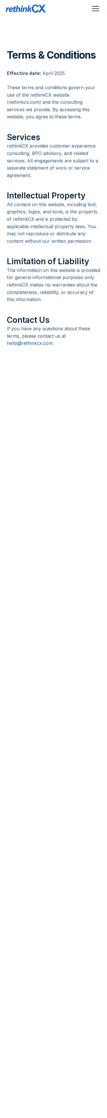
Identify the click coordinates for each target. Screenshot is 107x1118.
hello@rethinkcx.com (30, 343)
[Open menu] (95, 8)
